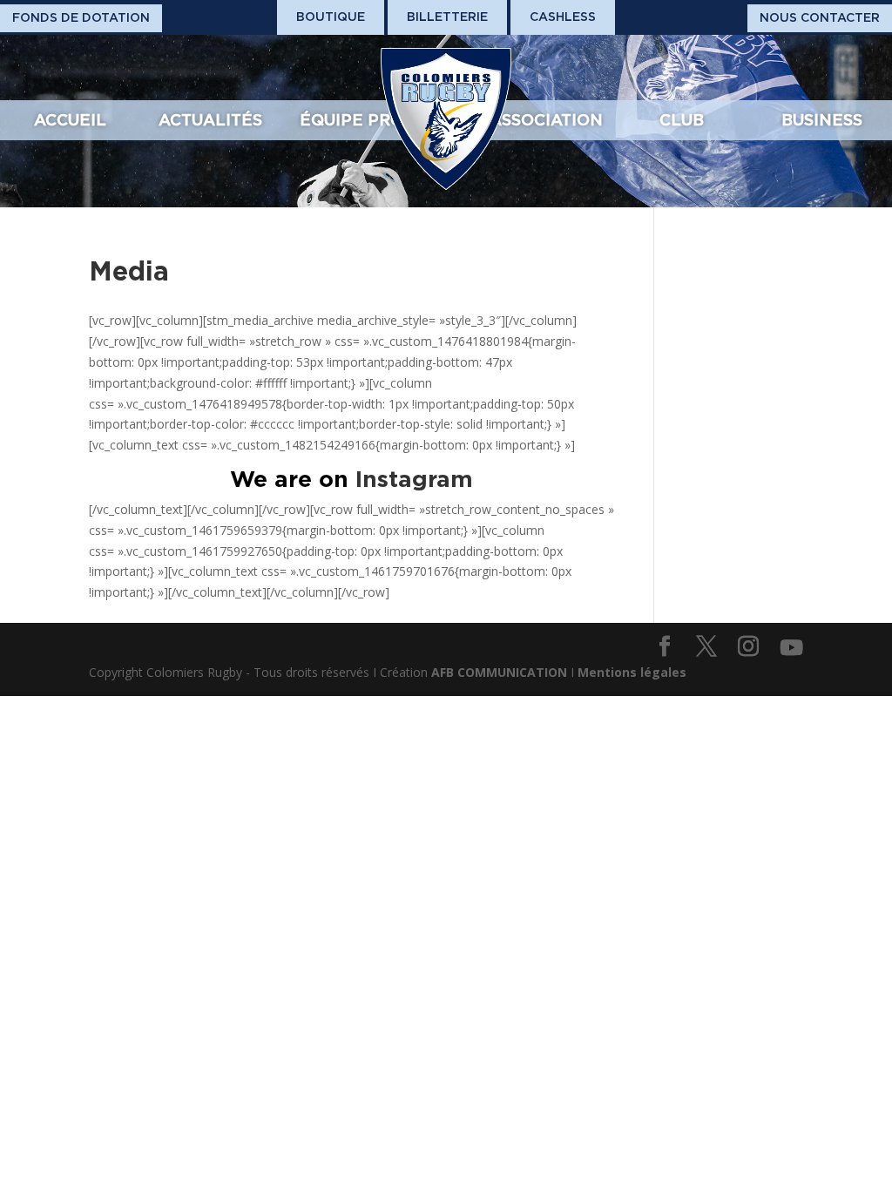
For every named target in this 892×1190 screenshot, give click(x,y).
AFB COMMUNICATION (499, 672)
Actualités (210, 120)
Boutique (330, 17)
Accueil (70, 120)
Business (821, 120)
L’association (540, 120)
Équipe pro (351, 120)
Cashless (563, 17)
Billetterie (447, 17)
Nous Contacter (820, 17)
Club (681, 120)
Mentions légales (632, 672)
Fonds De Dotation (81, 17)
